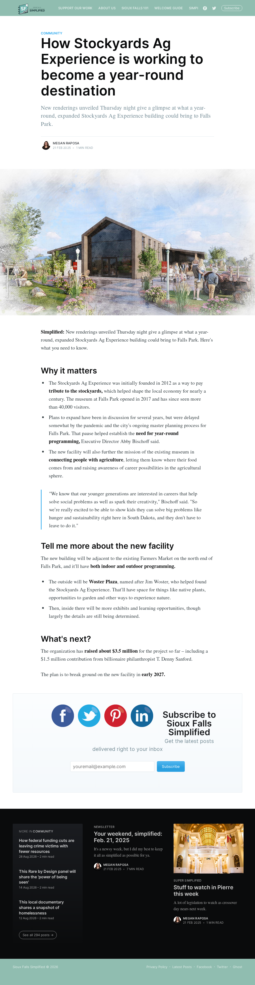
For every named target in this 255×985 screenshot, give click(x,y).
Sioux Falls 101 (135, 8)
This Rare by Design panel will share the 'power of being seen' (47, 877)
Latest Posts (182, 967)
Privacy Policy (156, 967)
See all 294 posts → (38, 935)
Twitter (222, 967)
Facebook (204, 967)
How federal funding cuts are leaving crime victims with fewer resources (46, 846)
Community (51, 33)
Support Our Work (75, 8)
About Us (107, 8)
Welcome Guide (168, 8)
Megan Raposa (66, 143)
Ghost (237, 967)
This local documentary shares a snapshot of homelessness (41, 907)
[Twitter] (214, 8)
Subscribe (232, 8)
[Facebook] (204, 8)
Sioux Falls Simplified (29, 967)
